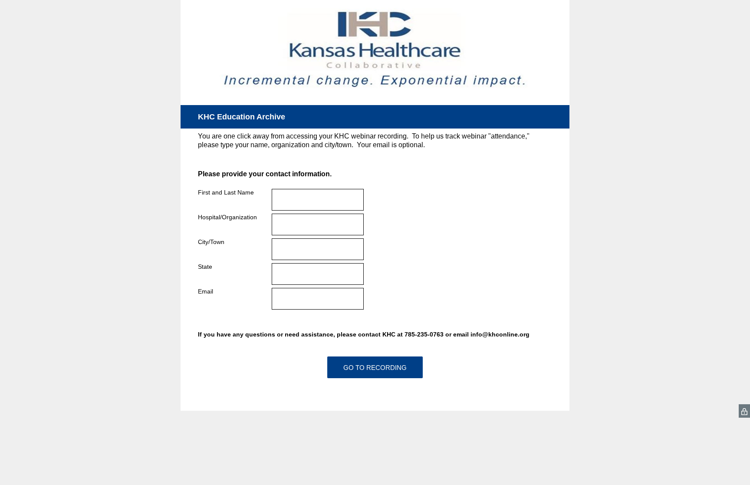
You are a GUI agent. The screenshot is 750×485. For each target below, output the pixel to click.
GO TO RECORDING (375, 367)
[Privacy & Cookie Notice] (744, 411)
